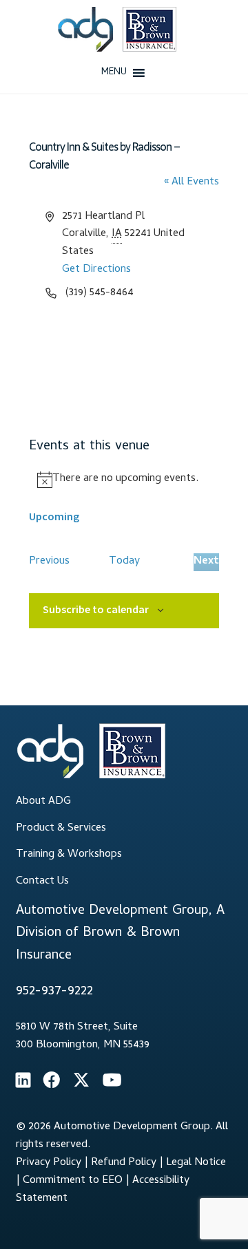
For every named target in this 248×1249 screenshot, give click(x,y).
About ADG (43, 802)
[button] (114, 73)
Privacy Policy (48, 1163)
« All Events (191, 182)
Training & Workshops (69, 855)
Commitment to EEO (73, 1181)
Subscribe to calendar (96, 609)
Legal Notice (196, 1163)
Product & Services (61, 828)
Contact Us (42, 881)
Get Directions (96, 270)
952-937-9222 (54, 992)
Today (124, 561)
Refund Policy (123, 1163)
